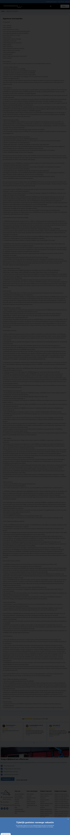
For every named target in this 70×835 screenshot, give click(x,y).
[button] (68, 819)
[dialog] (6, 834)
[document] (35, 417)
